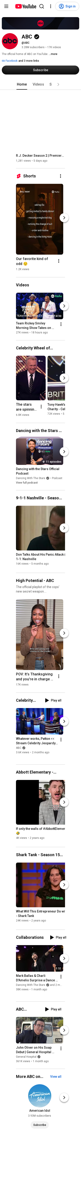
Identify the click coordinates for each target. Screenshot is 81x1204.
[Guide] (6, 6)
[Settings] (50, 6)
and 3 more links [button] (28, 60)
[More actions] (60, 176)
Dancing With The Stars (30, 478)
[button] (58, 84)
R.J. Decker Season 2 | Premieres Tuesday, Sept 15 (40, 155)
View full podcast (27, 482)
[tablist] (40, 84)
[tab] (21, 84)
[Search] (41, 6)
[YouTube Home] (25, 6)
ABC (18, 747)
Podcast (57, 478)
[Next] (64, 217)
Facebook (11, 60)
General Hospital (26, 1056)
